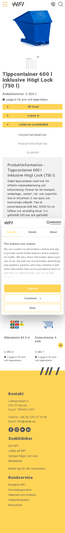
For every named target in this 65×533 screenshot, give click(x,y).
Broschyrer (15, 505)
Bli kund (33, 107)
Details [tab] (32, 232)
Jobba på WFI (17, 451)
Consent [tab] (12, 232)
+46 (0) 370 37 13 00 (33, 417)
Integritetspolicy (19, 500)
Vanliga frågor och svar (23, 456)
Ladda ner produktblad (33, 125)
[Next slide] (60, 345)
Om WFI (13, 446)
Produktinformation (32, 135)
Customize (30, 298)
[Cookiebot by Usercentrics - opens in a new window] (46, 223)
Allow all (33, 288)
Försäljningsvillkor (20, 490)
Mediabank (15, 461)
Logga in (33, 116)
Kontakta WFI (17, 485)
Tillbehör (32, 152)
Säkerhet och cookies (22, 495)
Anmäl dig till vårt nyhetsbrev (27, 469)
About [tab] (53, 232)
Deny (33, 307)
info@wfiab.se (26, 422)
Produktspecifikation (32, 144)
